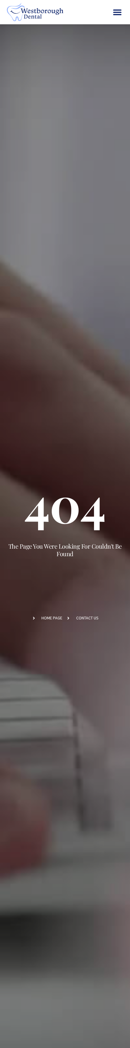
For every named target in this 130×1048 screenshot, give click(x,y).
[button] (117, 12)
